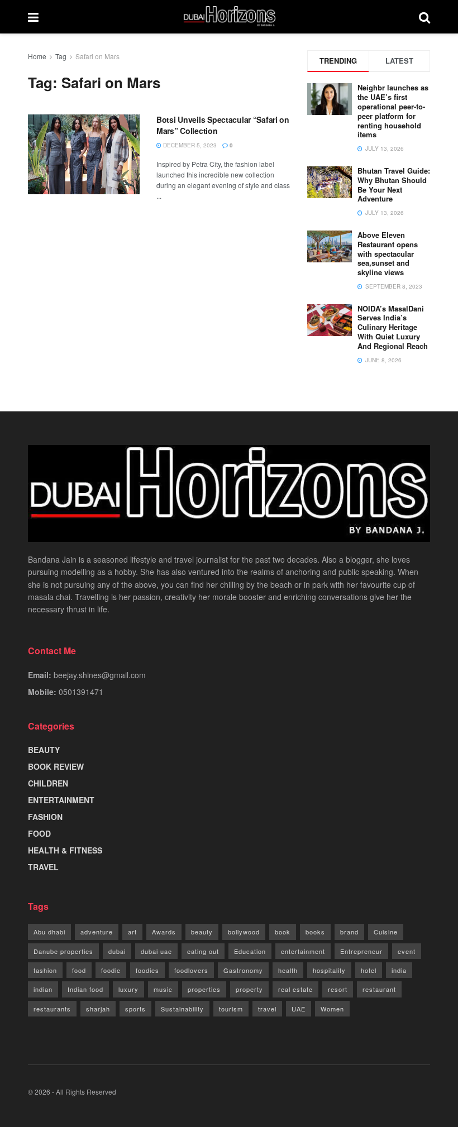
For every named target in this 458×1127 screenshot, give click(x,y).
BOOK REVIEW (56, 766)
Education (250, 951)
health (288, 970)
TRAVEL (43, 866)
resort (337, 989)
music (163, 989)
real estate (295, 989)
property (249, 989)
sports (135, 1008)
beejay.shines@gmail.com (100, 674)
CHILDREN (48, 783)
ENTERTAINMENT (61, 799)
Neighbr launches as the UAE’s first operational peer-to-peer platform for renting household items (392, 111)
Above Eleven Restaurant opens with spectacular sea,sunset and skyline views (387, 253)
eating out (203, 951)
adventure (96, 931)
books (315, 931)
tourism (231, 1008)
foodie (111, 970)
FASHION (45, 816)
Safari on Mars (97, 56)
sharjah (98, 1008)
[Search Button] (424, 16)
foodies (147, 970)
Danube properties (63, 951)
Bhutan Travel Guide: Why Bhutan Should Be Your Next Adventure (393, 184)
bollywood (244, 931)
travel (267, 1008)
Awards (164, 931)
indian (43, 989)
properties (204, 989)
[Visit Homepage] (229, 17)
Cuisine (386, 931)
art (132, 931)
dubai (117, 951)
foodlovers (191, 970)
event (407, 951)
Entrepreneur (361, 951)
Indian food (85, 989)
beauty (202, 931)
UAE (299, 1008)
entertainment (303, 951)
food (79, 970)
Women (332, 1008)
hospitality (329, 970)
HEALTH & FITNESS (65, 850)
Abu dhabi (49, 931)
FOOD (39, 833)
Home (37, 56)
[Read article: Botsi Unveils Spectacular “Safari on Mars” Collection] (84, 154)
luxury (128, 989)
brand (349, 931)
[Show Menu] (33, 16)
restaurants (52, 1008)
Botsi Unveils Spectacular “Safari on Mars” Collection (222, 125)
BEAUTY (44, 749)
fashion (45, 970)
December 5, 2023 (189, 145)
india (399, 970)
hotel (368, 970)
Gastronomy (243, 970)
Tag (60, 56)
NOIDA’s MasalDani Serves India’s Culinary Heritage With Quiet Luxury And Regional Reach (392, 327)
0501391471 (81, 691)
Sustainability (182, 1008)
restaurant (379, 989)
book (282, 931)
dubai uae (156, 951)
